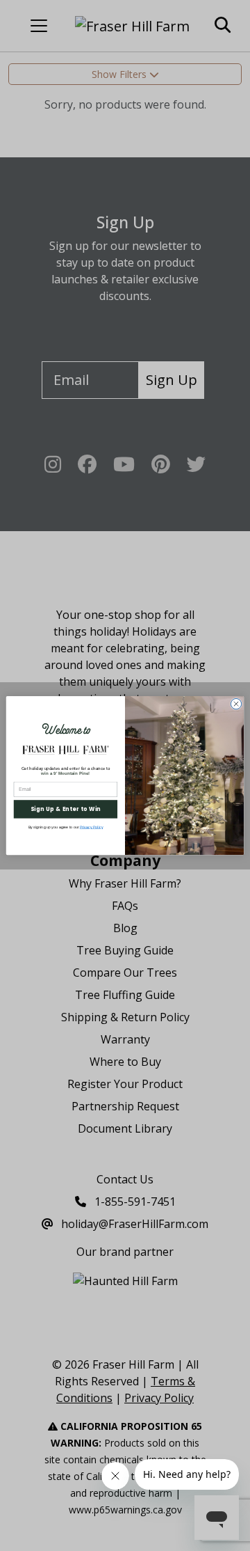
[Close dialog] (236, 703)
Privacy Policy (91, 827)
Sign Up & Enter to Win (66, 809)
